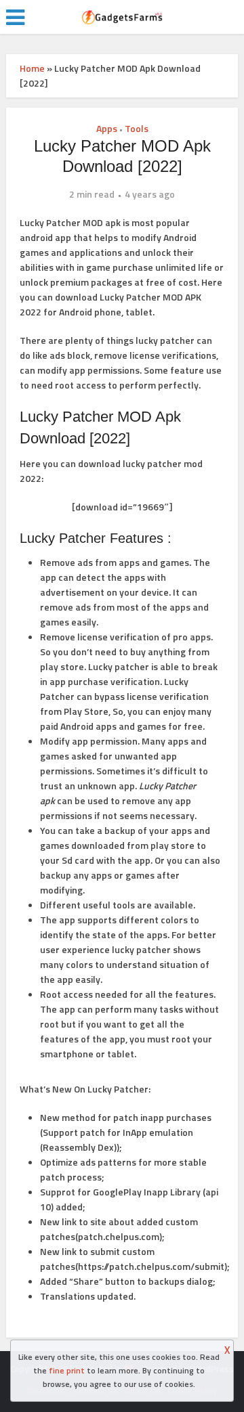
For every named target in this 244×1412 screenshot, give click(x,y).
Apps (106, 128)
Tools (136, 128)
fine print (67, 1370)
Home (32, 68)
